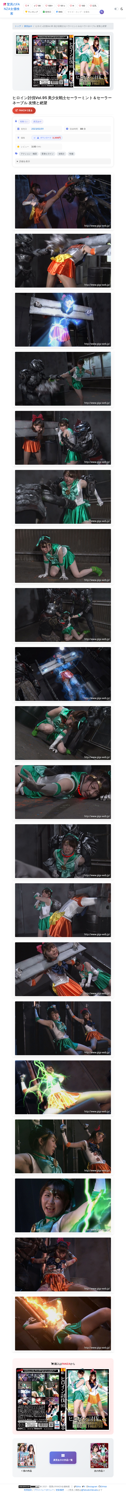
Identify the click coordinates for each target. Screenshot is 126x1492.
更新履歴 (60, 1490)
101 (61, 6)
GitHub (103, 1486)
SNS (60, 12)
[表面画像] (22, 44)
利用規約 (28, 1490)
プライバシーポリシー (44, 1490)
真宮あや (28, 26)
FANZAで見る (26, 110)
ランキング (33, 12)
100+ (50, 6)
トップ (18, 26)
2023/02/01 (37, 128)
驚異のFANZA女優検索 (12, 8)
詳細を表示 (24, 161)
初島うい (24, 121)
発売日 (48, 12)
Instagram (92, 1486)
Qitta (78, 1486)
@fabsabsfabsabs (89, 1490)
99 (39, 6)
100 (83, 6)
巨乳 (94, 6)
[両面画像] (71, 61)
